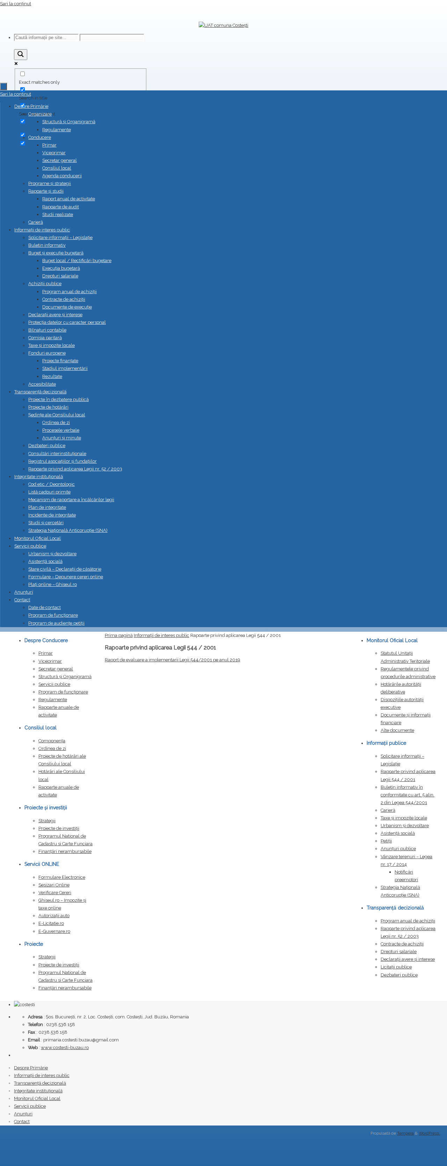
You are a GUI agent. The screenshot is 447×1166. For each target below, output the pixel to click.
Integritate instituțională (38, 1090)
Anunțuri (23, 1113)
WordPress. (429, 1133)
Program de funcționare (63, 692)
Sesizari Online (53, 885)
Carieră (388, 810)
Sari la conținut (15, 3)
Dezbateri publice (399, 975)
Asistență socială (398, 833)
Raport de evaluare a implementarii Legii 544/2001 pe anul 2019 (172, 659)
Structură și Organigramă (64, 676)
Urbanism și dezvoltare (405, 825)
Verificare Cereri (54, 892)
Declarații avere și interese (408, 959)
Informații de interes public (161, 635)
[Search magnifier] (20, 54)
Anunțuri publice (398, 848)
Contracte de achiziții (402, 943)
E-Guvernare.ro (54, 931)
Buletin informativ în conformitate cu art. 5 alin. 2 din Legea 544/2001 (407, 795)
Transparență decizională (40, 1083)
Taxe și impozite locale (404, 817)
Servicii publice (54, 684)
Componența (51, 740)
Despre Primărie (31, 1067)
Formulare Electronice (61, 877)
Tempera (405, 1133)
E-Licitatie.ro (51, 923)
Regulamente (52, 699)
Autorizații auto (53, 915)
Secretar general (55, 668)
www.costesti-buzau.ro (65, 1047)
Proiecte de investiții (58, 828)
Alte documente (397, 730)
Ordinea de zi (52, 748)
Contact (22, 1121)
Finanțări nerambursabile (64, 851)
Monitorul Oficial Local (37, 1098)
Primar (45, 653)
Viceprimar (50, 661)
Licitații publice (396, 967)
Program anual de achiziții (408, 920)
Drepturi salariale (399, 951)
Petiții (386, 841)
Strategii (47, 820)
